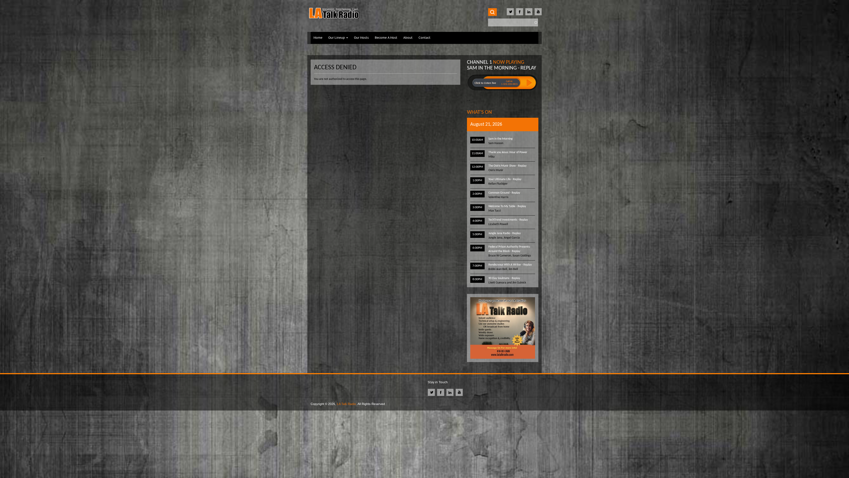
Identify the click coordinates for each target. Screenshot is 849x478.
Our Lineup (337, 38)
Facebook (519, 11)
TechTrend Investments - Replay (508, 220)
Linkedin (528, 11)
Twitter (510, 11)
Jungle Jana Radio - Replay (504, 233)
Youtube (538, 11)
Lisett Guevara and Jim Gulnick (507, 282)
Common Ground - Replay (504, 193)
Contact (424, 38)
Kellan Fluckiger (498, 183)
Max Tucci (494, 210)
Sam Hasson (495, 143)
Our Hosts (361, 38)
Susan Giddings (521, 255)
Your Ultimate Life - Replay (504, 179)
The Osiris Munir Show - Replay (507, 166)
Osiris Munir (495, 170)
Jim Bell (513, 269)
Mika (491, 156)
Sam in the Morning (500, 139)
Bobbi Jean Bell (497, 269)
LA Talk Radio (346, 404)
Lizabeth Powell (498, 224)
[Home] (334, 14)
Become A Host (386, 38)
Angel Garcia (512, 237)
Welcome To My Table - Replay (507, 206)
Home (318, 38)
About (408, 38)
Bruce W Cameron (499, 255)
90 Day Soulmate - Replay (504, 278)
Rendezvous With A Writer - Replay (510, 264)
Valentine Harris (498, 197)
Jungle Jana (495, 237)
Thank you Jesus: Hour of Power (507, 152)
